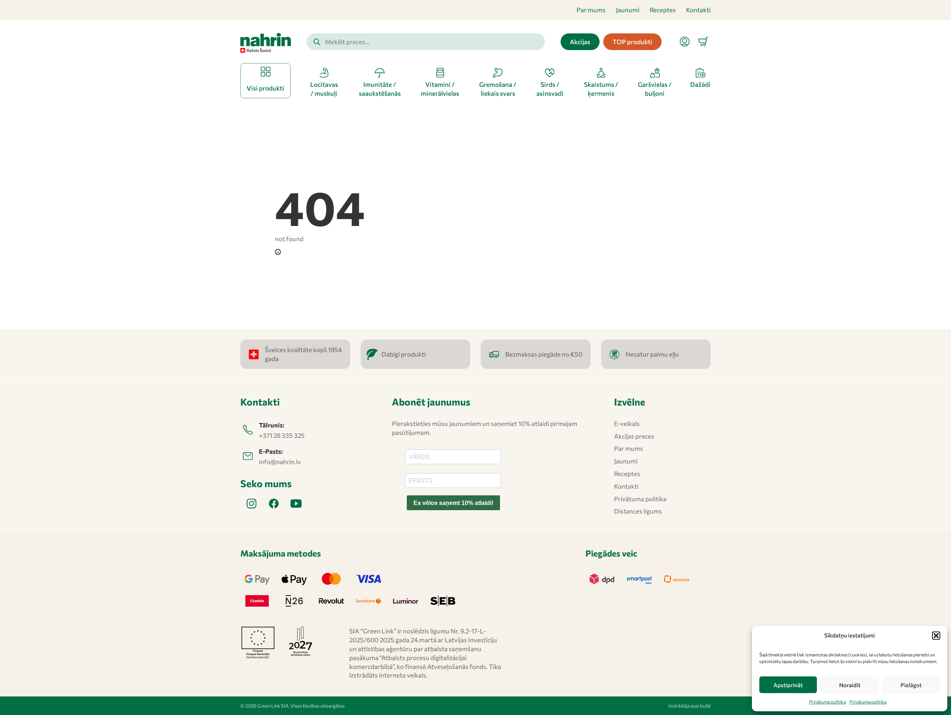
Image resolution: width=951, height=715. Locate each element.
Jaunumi (627, 10)
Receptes (663, 10)
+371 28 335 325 (282, 435)
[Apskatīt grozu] (703, 41)
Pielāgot (911, 685)
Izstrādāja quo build (689, 706)
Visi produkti (265, 88)
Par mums (591, 10)
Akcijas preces (634, 436)
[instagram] (251, 503)
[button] (936, 635)
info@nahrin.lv (280, 462)
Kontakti (698, 10)
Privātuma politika (827, 701)
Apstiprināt (788, 685)
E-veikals (627, 423)
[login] (684, 41)
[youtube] (296, 503)
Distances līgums (638, 511)
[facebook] (273, 503)
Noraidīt (849, 685)
